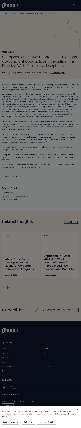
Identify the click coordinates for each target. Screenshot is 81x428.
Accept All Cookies (47, 422)
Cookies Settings (10, 422)
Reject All (28, 422)
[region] (40, 417)
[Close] (77, 409)
